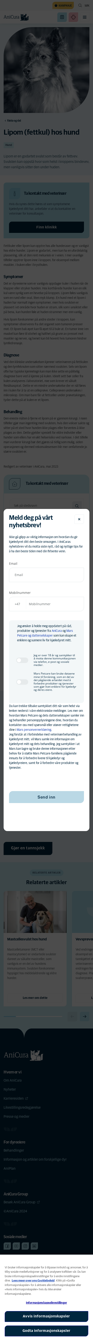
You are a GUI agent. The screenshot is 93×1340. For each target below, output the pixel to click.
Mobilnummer (20, 592)
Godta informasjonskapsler (46, 1331)
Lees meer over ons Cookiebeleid (33, 1280)
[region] (46, 1297)
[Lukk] (79, 519)
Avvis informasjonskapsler (46, 1316)
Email (13, 563)
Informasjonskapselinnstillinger (46, 1302)
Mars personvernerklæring (34, 729)
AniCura (57, 631)
